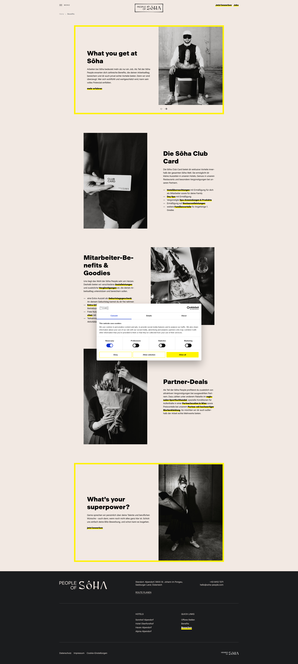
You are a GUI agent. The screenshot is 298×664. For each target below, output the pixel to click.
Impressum (79, 653)
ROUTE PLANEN (143, 592)
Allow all (182, 355)
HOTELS (139, 614)
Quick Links (187, 614)
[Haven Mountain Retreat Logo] (149, 8)
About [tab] (183, 316)
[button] (166, 109)
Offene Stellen (188, 620)
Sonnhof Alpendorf (144, 620)
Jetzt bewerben (223, 5)
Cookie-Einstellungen (97, 653)
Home (61, 14)
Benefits (185, 623)
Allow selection (149, 355)
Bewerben (186, 627)
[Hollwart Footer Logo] (88, 585)
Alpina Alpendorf (143, 631)
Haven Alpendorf (143, 627)
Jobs (236, 5)
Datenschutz (65, 653)
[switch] (136, 345)
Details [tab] (149, 316)
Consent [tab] (114, 316)
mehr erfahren (94, 88)
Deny (115, 355)
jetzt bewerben (95, 528)
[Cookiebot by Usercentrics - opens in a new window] (188, 308)
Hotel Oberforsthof (144, 623)
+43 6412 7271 (216, 582)
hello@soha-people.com (211, 585)
